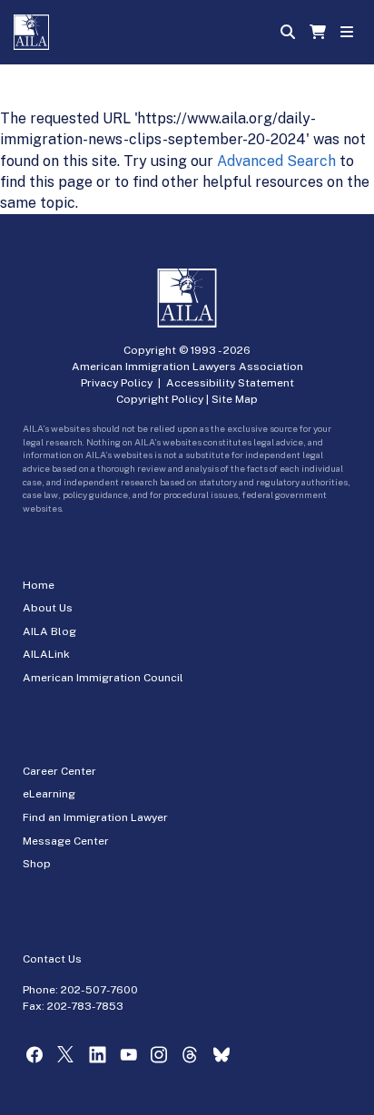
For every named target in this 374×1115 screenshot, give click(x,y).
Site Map (235, 399)
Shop (37, 863)
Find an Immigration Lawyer (95, 817)
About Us (48, 608)
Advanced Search (276, 161)
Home (38, 585)
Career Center (59, 771)
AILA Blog (49, 631)
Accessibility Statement (230, 383)
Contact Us (52, 959)
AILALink (46, 654)
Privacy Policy (117, 383)
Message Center (66, 841)
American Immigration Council (103, 677)
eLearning (49, 793)
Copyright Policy (159, 399)
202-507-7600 (99, 989)
